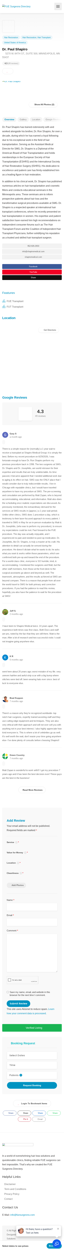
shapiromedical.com (33, 257)
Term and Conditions (15, 1189)
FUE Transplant (15, 301)
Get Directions (50, 330)
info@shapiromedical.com (33, 251)
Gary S (13, 433)
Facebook (33, 266)
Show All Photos (42, 104)
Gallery (23, 119)
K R (11, 656)
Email (10, 915)
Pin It (25, 1119)
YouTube (33, 272)
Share (33, 277)
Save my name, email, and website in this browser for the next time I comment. (30, 993)
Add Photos (18, 885)
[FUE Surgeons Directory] (16, 6)
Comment (12, 930)
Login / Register (50, 6)
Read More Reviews (33, 790)
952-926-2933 (33, 246)
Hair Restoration (11, 37)
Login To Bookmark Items (34, 1103)
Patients (15, 1075)
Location (36, 119)
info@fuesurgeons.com (22, 1215)
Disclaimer (10, 1184)
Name (10, 900)
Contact (8, 1199)
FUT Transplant (15, 306)
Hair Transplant (44, 37)
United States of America (15, 42)
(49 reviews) (11, 63)
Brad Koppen (16, 698)
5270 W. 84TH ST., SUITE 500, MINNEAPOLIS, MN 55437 (31, 55)
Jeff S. (13, 611)
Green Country (17, 755)
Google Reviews (54, 119)
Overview (9, 119)
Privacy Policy (11, 1194)
